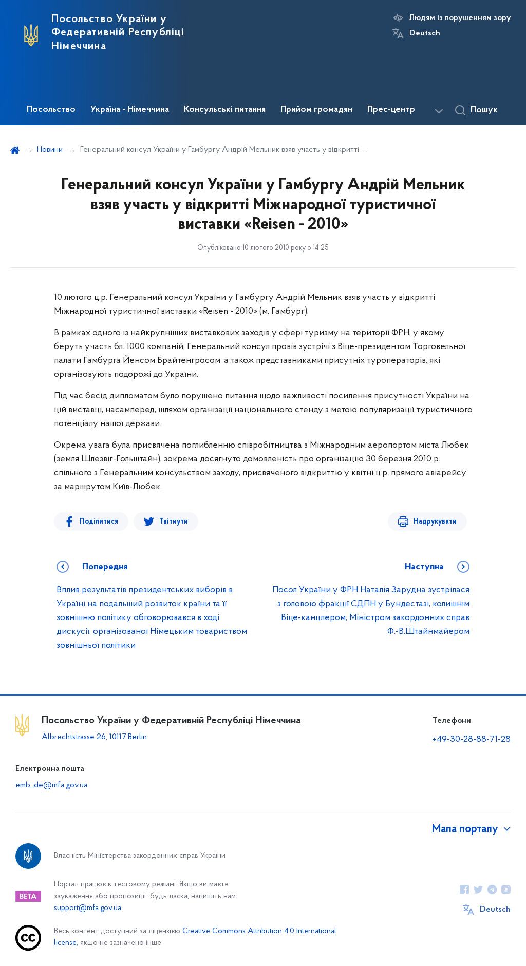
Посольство (51, 109)
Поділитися (99, 522)
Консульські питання (225, 109)
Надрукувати (435, 522)
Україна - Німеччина (129, 109)
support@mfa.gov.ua (87, 908)
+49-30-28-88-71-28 (472, 739)
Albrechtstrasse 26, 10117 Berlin (94, 737)
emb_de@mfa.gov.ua (51, 785)
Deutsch (424, 33)
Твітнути (173, 522)
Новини (50, 150)
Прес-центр (391, 109)
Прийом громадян (316, 109)
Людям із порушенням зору (460, 18)
